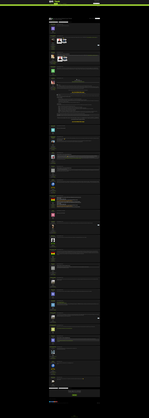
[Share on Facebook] (50, 401)
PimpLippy (53, 52)
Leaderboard (64, 3)
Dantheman (53, 377)
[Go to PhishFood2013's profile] (53, 282)
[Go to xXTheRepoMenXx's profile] (53, 329)
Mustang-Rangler (54, 62)
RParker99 (54, 163)
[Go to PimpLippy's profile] (53, 56)
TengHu (54, 87)
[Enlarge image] (63, 38)
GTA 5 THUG (53, 24)
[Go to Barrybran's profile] (53, 170)
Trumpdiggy (54, 310)
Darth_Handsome (54, 148)
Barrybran (53, 166)
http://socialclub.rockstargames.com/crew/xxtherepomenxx (64, 328)
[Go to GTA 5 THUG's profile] (53, 28)
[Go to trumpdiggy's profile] (53, 305)
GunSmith (53, 221)
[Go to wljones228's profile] (53, 130)
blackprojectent (54, 88)
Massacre (54, 19)
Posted (60, 24)
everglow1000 (54, 356)
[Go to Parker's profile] (53, 157)
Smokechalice (53, 66)
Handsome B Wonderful (53, 137)
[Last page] (67, 22)
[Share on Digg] (52, 401)
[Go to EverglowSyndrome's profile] (53, 352)
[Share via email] (55, 401)
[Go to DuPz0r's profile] (53, 184)
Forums (56, 3)
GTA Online (60, 19)
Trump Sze (54, 309)
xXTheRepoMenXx (53, 325)
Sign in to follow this (92, 18)
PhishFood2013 (53, 277)
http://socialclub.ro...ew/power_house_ (92, 37)
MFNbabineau (53, 204)
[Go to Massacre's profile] (50, 19)
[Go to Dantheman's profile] (53, 381)
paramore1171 (54, 358)
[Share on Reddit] (54, 401)
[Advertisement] (63, 12)
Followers (97, 18)
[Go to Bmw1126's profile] (53, 294)
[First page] (49, 22)
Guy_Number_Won (53, 195)
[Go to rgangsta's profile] (53, 82)
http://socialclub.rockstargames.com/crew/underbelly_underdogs (73, 158)
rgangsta (53, 78)
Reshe (53, 210)
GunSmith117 (54, 232)
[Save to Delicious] (53, 401)
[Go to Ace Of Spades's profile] (53, 40)
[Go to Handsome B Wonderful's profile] (53, 142)
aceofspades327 (53, 49)
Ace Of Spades (53, 35)
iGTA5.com (51, 3)
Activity (60, 3)
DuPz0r (53, 179)
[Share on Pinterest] (56, 401)
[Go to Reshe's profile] (53, 215)
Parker (53, 152)
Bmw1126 (53, 289)
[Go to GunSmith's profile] (53, 226)
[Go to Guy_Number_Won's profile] (53, 200)
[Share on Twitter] (49, 401)
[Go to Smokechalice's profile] (53, 71)
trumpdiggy (53, 300)
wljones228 (53, 125)
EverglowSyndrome (53, 347)
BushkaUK (54, 192)
